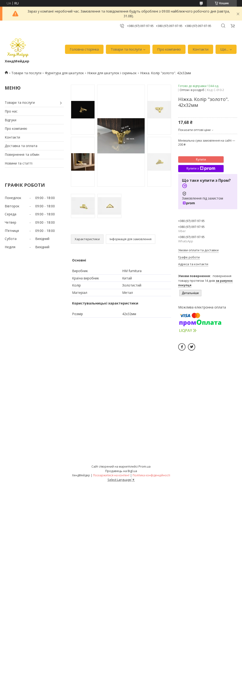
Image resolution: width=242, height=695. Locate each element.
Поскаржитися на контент (111, 475)
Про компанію (169, 49)
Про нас (11, 111)
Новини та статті (18, 163)
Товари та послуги (126, 49)
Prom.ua (144, 466)
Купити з (192, 168)
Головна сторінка (84, 49)
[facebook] (182, 347)
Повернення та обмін (22, 154)
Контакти (200, 49)
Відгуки (10, 120)
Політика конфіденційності (151, 475)
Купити (201, 159)
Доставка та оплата (21, 145)
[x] (191, 347)
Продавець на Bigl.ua (121, 471)
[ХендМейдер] (18, 47)
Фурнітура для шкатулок (64, 73)
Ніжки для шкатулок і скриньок (112, 73)
